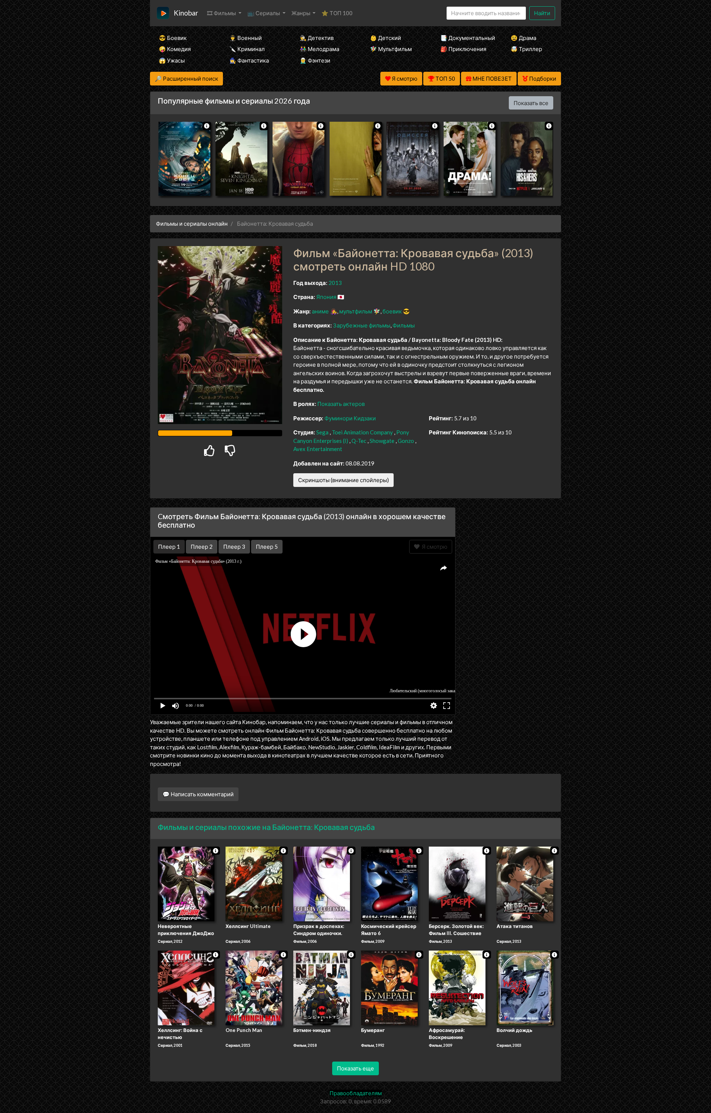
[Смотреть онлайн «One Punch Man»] (254, 987)
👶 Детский (385, 37)
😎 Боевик (173, 37)
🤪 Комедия (175, 49)
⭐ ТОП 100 (337, 13)
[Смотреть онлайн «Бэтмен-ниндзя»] (321, 987)
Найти (542, 13)
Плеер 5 (267, 546)
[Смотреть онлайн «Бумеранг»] (389, 987)
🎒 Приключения (463, 49)
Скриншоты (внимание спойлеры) (343, 480)
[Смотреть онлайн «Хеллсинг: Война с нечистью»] (186, 987)
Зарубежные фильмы (361, 325)
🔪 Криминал (247, 49)
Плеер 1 (169, 546)
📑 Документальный (465, 37)
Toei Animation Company (362, 432)
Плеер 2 (202, 546)
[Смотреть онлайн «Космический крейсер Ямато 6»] (389, 883)
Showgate (382, 440)
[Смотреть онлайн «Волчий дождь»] (525, 987)
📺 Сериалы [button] (264, 13)
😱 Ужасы (172, 60)
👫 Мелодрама (319, 49)
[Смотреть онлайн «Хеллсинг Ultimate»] (254, 883)
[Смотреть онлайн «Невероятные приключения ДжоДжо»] (186, 883)
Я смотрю (433, 546)
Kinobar (186, 13)
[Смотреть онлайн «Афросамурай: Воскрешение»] (457, 987)
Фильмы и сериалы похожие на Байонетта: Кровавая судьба (266, 827)
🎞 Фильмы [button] (222, 13)
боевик (392, 311)
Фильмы (404, 325)
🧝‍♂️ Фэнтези (315, 60)
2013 (335, 282)
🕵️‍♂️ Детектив (317, 37)
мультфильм (355, 311)
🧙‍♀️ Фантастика (249, 60)
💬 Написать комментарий (198, 794)
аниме (320, 311)
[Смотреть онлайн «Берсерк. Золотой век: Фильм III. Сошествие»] (457, 883)
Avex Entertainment (317, 448)
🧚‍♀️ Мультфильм (391, 49)
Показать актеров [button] (341, 403)
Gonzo (406, 440)
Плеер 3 (234, 546)
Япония (326, 296)
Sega (322, 432)
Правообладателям (356, 1093)
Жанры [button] (301, 13)
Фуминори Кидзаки (350, 418)
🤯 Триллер (526, 49)
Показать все (531, 103)
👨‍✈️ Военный (245, 37)
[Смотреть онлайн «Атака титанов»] (525, 883)
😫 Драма (523, 37)
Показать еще (355, 1068)
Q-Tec (358, 440)
